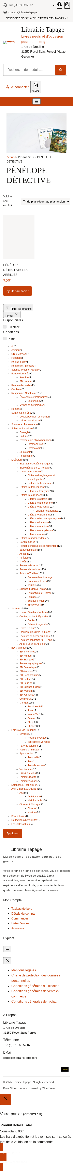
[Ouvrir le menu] (36, 101)
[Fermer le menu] (7, 960)
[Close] (5, 1099)
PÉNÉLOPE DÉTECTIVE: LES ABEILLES (15, 269)
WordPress (48, 1088)
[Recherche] (60, 70)
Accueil (11, 157)
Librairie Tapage (42, 29)
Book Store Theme (14, 1088)
